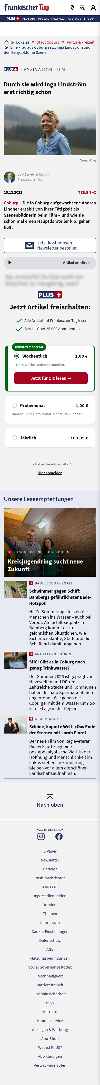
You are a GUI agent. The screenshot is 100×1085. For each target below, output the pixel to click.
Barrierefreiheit (50, 984)
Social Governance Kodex (50, 967)
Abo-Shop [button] (74, 18)
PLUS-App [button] (29, 18)
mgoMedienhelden (50, 895)
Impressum (50, 922)
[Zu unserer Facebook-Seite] (59, 836)
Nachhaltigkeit (50, 975)
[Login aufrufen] (93, 8)
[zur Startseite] (26, 7)
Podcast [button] (43, 18)
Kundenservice (50, 1020)
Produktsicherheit (50, 993)
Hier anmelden (50, 472)
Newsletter (50, 859)
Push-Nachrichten (50, 877)
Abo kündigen (50, 1056)
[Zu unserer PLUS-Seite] (10, 69)
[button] (13, 19)
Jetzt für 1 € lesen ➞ (51, 378)
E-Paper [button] (89, 18)
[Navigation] (72, 8)
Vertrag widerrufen (50, 1065)
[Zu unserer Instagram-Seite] (41, 836)
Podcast (50, 868)
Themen (50, 913)
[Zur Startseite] (6, 42)
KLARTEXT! (50, 886)
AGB (50, 949)
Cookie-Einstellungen (50, 931)
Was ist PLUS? (50, 1047)
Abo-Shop (50, 1038)
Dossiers (50, 904)
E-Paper (50, 851)
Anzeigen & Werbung (50, 1029)
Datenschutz (50, 940)
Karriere (50, 1011)
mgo (50, 1002)
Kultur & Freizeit (80, 42)
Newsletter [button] (58, 18)
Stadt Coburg (48, 42)
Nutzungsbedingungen (50, 958)
